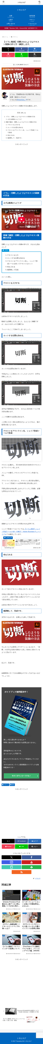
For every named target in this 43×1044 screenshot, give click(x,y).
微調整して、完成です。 (15, 138)
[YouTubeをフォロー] (31, 862)
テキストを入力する (14, 124)
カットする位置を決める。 (16, 127)
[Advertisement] (21, 167)
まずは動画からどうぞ (15, 119)
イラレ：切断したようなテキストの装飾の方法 (20, 116)
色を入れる (11, 135)
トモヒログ (22, 2)
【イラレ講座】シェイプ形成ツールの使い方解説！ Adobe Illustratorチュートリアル (21, 531)
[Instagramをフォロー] (11, 862)
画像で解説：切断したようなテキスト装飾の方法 (21, 122)
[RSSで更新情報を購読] (21, 872)
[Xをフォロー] (11, 857)
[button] (34, 55)
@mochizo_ (21, 100)
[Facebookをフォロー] (31, 857)
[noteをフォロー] (11, 867)
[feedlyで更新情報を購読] (31, 867)
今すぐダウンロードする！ (21, 776)
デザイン (6, 784)
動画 (13, 784)
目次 (18, 113)
